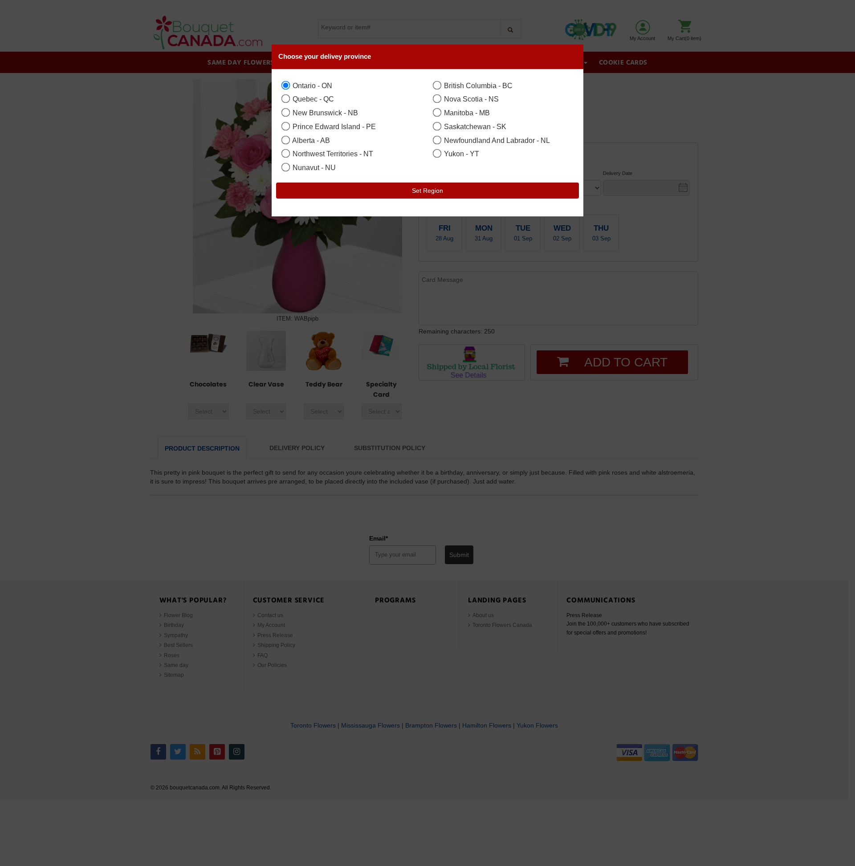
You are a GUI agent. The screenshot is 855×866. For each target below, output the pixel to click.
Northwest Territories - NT (332, 154)
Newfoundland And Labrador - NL (496, 140)
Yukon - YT (460, 154)
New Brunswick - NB (324, 113)
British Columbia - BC (477, 85)
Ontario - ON (311, 85)
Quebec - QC (312, 99)
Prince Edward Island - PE (333, 126)
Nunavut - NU (313, 167)
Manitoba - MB (466, 113)
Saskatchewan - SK (474, 126)
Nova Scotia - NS (470, 99)
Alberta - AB (310, 140)
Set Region (427, 190)
